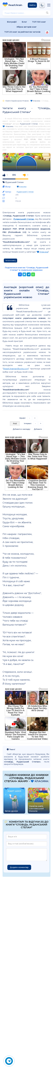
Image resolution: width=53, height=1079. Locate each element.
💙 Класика (8, 126)
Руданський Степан (29, 124)
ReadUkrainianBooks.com (16, 368)
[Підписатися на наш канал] (47, 32)
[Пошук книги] (47, 12)
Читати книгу (10, 260)
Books (16, 5)
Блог (24, 22)
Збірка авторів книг (26, 27)
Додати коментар (19, 867)
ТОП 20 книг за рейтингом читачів (22, 32)
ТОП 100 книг (39, 22)
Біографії (12, 22)
